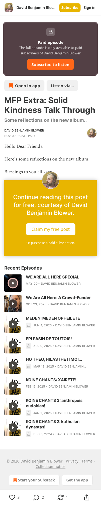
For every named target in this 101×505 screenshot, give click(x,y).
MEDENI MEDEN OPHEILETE (53, 318)
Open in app (27, 85)
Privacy (72, 461)
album (81, 159)
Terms (87, 461)
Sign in (90, 7)
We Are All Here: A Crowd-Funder (58, 297)
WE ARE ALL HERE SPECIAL (52, 277)
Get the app (77, 480)
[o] (13, 283)
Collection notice (50, 466)
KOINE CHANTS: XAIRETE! (51, 379)
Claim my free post (51, 229)
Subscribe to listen (50, 64)
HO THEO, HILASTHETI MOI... (54, 359)
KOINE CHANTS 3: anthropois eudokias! (54, 403)
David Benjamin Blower (24, 130)
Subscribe (69, 7)
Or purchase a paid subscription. (50, 243)
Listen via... (62, 85)
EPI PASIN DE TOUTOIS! (49, 338)
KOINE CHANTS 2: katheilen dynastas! (52, 424)
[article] (50, 283)
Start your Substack (36, 480)
